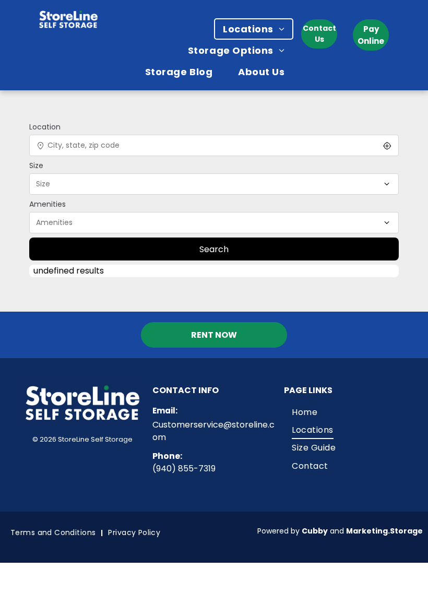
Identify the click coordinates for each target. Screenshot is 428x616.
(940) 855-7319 (184, 469)
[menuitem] (257, 29)
